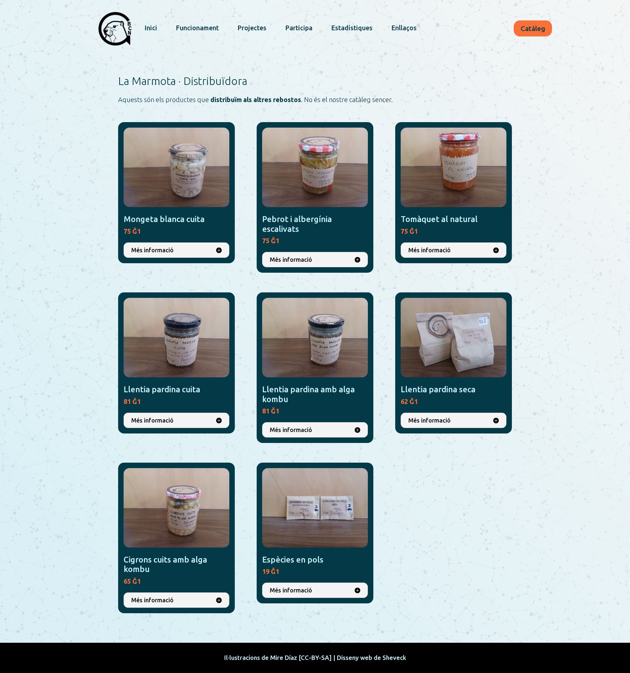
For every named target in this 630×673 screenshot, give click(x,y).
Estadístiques (352, 27)
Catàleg (533, 28)
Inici (151, 27)
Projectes (252, 27)
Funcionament (197, 27)
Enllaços (404, 27)
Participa (298, 27)
